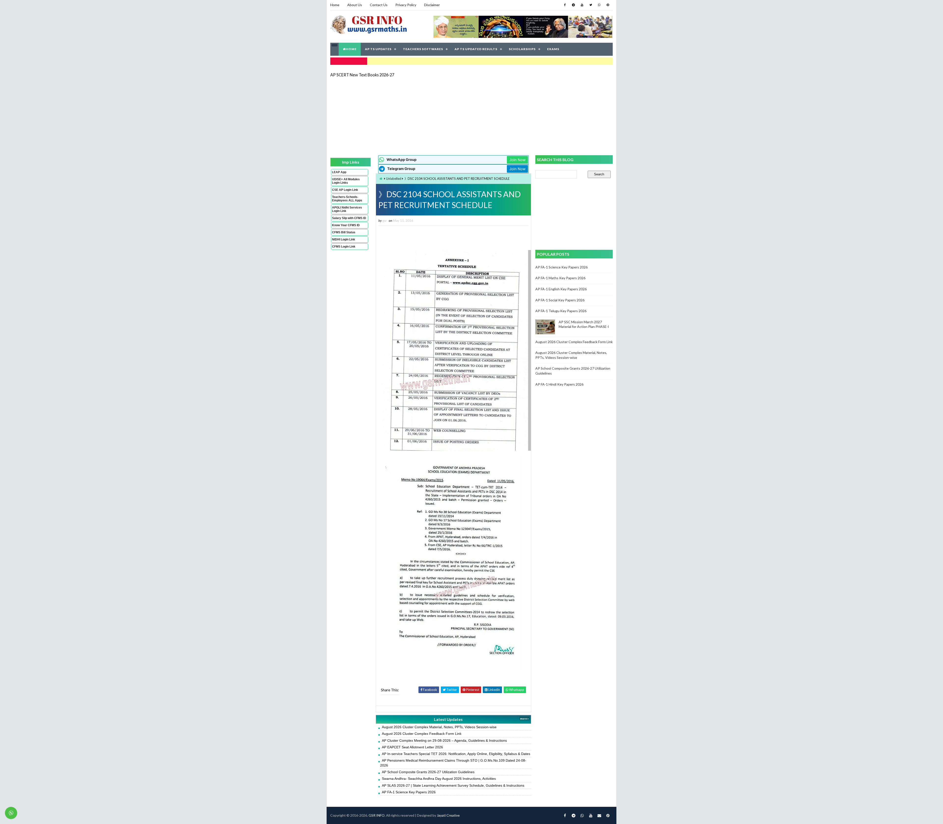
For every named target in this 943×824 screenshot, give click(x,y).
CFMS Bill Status (343, 232)
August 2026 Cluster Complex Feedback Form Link (421, 734)
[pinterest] (607, 5)
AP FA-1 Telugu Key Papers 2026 (560, 311)
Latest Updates (448, 719)
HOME (351, 49)
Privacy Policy (405, 5)
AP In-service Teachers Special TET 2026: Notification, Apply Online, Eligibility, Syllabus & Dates (456, 754)
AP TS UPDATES (378, 49)
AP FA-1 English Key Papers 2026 (561, 289)
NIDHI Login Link (343, 239)
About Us (354, 5)
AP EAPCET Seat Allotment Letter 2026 (412, 747)
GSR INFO (377, 815)
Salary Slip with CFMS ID (349, 218)
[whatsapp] (599, 5)
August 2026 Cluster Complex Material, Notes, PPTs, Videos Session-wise (439, 727)
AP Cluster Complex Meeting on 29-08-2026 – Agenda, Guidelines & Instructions (444, 740)
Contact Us (379, 5)
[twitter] (590, 5)
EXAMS (553, 49)
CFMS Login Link (343, 246)
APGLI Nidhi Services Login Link (347, 209)
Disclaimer (432, 5)
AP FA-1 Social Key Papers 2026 (559, 300)
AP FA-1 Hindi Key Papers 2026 (559, 384)
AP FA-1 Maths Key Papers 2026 (560, 278)
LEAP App (339, 172)
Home (334, 5)
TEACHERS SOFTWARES (423, 49)
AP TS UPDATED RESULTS (476, 49)
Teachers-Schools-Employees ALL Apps (347, 198)
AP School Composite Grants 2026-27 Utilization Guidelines (428, 772)
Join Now (517, 159)
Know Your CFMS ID (346, 225)
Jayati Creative (448, 815)
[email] (599, 815)
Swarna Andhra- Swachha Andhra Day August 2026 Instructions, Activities (439, 779)
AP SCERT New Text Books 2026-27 (362, 74)
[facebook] (565, 5)
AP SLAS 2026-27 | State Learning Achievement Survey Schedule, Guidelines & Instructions (453, 785)
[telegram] (573, 5)
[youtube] (582, 5)
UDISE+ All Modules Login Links (346, 181)
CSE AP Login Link (345, 190)
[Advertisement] (471, 116)
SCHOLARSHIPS (522, 49)
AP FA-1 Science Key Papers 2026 (409, 792)
